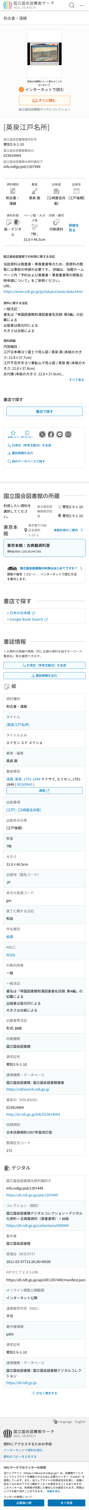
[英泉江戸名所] (17, 724)
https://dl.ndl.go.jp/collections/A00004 (37, 1225)
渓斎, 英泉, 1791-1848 (23, 778)
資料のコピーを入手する (20, 1456)
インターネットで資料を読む (23, 1450)
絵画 (9, 936)
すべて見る (76, 379)
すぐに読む (47, 100)
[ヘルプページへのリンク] (49, 83)
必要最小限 (24, 1503)
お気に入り (13, 436)
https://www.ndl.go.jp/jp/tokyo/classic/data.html (43, 291)
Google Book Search (27, 619)
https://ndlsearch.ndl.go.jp (27, 1089)
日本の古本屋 (20, 612)
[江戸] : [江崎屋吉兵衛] (23, 809)
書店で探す (44, 411)
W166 (10, 954)
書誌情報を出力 (22, 453)
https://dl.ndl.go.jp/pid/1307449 (32, 1194)
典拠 (42, 790)
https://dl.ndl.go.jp (21, 1382)
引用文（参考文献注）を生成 (31, 445)
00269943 (24, 784)
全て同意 (66, 1503)
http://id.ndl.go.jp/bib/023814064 (33, 1114)
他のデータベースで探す (28, 461)
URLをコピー (27, 436)
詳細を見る (74, 227)
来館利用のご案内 (66, 530)
